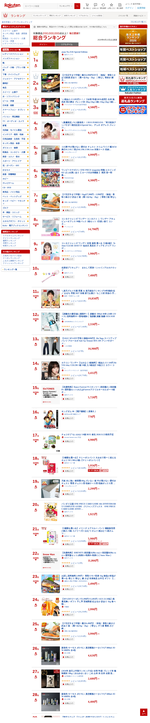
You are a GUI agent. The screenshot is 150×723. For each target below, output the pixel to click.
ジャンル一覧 (123, 15)
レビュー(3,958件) (78, 541)
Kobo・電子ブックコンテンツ (15, 225)
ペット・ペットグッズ (12, 196)
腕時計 (5, 83)
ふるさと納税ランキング (13, 261)
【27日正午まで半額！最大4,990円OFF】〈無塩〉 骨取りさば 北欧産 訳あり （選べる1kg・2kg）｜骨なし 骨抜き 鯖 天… (88, 77)
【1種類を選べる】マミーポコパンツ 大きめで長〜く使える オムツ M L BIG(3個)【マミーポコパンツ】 (88, 458)
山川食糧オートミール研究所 (73, 676)
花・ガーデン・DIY (11, 165)
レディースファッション (13, 43)
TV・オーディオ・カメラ (13, 121)
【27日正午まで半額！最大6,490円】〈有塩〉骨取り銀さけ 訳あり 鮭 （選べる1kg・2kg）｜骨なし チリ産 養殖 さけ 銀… (88, 626)
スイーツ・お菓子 (10, 31)
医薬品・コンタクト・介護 (14, 38)
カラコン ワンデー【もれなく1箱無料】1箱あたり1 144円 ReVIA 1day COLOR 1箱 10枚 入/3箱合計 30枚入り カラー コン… (88, 365)
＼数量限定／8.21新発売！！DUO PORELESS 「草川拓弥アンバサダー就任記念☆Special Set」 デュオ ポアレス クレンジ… (88, 125)
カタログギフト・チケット (14, 221)
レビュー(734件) (78, 232)
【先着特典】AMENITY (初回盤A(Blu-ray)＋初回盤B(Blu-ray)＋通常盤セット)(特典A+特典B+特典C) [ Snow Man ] (88, 553)
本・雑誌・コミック (11, 212)
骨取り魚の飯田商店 (70, 83)
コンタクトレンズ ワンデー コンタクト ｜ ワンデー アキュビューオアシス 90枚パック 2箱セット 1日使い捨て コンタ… (88, 221)
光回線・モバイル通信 (12, 130)
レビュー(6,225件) (78, 157)
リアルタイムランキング (13, 235)
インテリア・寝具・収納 (13, 134)
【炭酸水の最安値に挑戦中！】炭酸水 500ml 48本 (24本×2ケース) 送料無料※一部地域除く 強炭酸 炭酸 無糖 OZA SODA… (88, 316)
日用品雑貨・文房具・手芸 (14, 139)
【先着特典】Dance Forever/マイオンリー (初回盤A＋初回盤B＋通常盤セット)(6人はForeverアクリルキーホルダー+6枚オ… (88, 389)
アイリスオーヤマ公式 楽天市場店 (75, 104)
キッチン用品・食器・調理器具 (15, 34)
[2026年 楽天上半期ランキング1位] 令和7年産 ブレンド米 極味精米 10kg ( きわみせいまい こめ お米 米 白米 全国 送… (88, 672)
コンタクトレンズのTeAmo (73, 251)
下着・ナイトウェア (11, 74)
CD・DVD (7, 187)
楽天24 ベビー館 (69, 463)
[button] (95, 6)
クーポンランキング (11, 258)
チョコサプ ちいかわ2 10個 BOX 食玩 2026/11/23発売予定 (87, 434)
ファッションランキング (13, 263)
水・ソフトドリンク (11, 96)
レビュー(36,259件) (79, 612)
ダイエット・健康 (10, 148)
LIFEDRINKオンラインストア (74, 321)
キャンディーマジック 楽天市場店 (76, 370)
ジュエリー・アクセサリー (14, 79)
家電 (4, 125)
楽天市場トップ (8, 22)
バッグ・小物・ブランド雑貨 (14, 68)
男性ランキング (55, 15)
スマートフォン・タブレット (14, 111)
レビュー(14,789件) (79, 256)
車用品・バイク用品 (11, 192)
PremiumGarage (69, 178)
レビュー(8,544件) (78, 468)
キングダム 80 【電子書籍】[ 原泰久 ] (78, 411)
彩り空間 (67, 653)
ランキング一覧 (10, 269)
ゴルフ (5, 208)
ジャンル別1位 (97, 15)
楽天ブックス (68, 54)
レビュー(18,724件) (79, 586)
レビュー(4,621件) (78, 301)
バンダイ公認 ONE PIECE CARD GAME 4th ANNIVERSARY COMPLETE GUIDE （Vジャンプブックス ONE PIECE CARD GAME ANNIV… (88, 506)
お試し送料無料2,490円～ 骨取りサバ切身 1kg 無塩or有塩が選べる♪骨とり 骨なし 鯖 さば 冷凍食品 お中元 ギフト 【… (88, 577)
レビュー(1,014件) (78, 636)
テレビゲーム (8, 183)
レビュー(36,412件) (79, 88)
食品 (4, 87)
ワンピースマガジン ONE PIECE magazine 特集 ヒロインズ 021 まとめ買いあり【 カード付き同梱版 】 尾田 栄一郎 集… (88, 172)
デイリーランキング (11, 238)
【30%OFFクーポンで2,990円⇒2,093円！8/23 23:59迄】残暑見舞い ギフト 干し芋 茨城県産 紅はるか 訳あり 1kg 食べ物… (88, 601)
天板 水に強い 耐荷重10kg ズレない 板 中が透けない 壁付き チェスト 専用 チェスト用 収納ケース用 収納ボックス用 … (88, 482)
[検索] (77, 6)
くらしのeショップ (70, 152)
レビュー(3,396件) (78, 207)
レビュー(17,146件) (79, 327)
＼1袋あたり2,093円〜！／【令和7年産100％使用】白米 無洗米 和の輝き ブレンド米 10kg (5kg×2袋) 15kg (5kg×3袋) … (88, 100)
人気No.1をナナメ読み (12, 256)
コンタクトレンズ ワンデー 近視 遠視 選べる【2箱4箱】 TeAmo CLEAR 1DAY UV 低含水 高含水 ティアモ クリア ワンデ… (88, 245)
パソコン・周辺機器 (11, 117)
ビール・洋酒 (8, 41)
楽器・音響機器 (9, 174)
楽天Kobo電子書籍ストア (72, 414)
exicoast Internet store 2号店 (72, 437)
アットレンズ (68, 226)
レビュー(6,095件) (78, 681)
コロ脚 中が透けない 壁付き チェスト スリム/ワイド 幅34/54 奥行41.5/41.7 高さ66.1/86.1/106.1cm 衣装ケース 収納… (88, 148)
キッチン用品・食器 (11, 143)
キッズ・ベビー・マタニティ (14, 202)
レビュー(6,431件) (78, 110)
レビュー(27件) (77, 351)
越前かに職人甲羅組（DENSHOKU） (76, 581)
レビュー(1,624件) (78, 491)
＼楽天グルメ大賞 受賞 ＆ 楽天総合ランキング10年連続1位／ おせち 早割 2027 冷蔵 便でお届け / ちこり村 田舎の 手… (88, 292)
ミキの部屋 (68, 346)
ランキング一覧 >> (138, 22)
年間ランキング (9, 246)
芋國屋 (66, 607)
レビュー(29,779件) (79, 375)
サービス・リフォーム (12, 217)
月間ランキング (9, 243)
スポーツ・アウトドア (12, 161)
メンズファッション (11, 58)
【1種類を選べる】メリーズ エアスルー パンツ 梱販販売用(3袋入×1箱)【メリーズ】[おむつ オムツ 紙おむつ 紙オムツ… (88, 530)
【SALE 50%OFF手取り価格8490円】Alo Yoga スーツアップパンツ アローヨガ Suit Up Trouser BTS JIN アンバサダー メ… (88, 340)
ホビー (5, 179)
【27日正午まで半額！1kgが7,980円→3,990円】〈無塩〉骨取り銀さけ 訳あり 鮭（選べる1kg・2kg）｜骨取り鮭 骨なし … (88, 197)
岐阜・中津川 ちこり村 (71, 296)
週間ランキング (9, 241)
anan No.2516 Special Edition (74, 52)
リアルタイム (83, 15)
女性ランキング (69, 15)
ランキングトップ (39, 15)
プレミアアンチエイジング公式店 (75, 130)
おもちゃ (6, 170)
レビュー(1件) (77, 563)
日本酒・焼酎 (8, 105)
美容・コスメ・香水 (11, 157)
